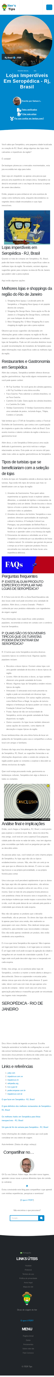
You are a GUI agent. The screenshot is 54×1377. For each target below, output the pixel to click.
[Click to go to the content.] (27, 136)
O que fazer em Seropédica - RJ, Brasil (18, 1099)
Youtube (28, 1266)
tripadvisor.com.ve (15, 1076)
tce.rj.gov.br (12, 1087)
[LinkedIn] (27, 1186)
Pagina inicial (23, 71)
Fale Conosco (28, 1353)
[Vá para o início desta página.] (27, 1228)
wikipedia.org (12, 1083)
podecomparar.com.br (16, 1090)
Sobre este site (28, 1349)
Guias (28, 1340)
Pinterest (28, 1270)
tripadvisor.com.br (14, 1094)
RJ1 (35, 71)
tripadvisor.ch (13, 1080)
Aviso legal (28, 1282)
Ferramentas (28, 1344)
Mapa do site (28, 1287)
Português (26, 1253)
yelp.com (11, 1073)
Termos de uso (28, 1274)
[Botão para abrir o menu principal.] (49, 7)
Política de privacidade (28, 1278)
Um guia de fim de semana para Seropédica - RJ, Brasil (25, 1127)
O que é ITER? (27, 1200)
